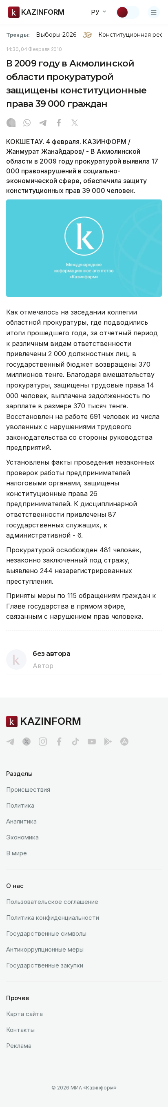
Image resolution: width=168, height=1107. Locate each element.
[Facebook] (59, 123)
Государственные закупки (44, 965)
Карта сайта (24, 1014)
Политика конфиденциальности (52, 917)
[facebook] (59, 741)
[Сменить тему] (127, 12)
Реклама (18, 1045)
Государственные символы (46, 933)
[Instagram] (11, 123)
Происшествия (28, 789)
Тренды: (18, 34)
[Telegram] (43, 123)
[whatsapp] (27, 123)
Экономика (22, 837)
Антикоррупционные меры (45, 949)
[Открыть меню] (154, 12)
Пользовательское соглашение (52, 902)
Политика (20, 805)
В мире (16, 853)
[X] (75, 123)
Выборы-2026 (56, 34)
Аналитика (21, 821)
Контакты (20, 1030)
